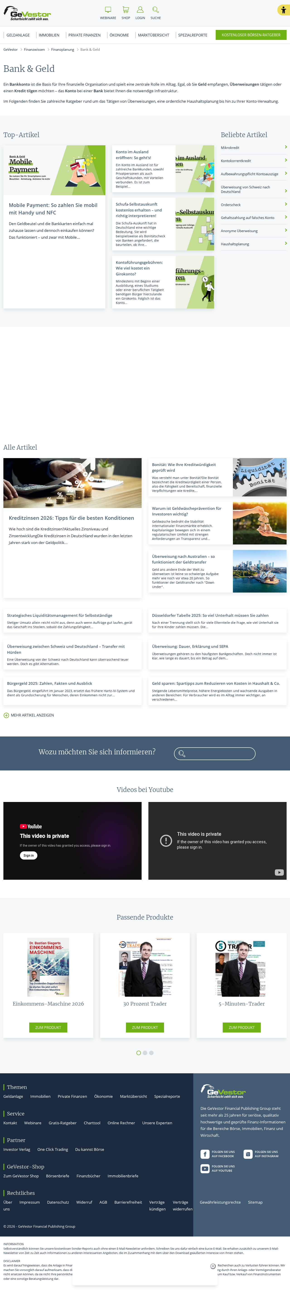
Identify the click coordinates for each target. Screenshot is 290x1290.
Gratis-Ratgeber (63, 1122)
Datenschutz (58, 1202)
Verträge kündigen (157, 1206)
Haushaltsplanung (235, 244)
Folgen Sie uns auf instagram (266, 1154)
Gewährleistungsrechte (220, 1202)
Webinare (32, 1122)
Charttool (92, 1122)
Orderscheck (231, 204)
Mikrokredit (230, 147)
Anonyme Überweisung (239, 230)
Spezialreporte (192, 35)
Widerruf (84, 1202)
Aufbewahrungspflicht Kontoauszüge (249, 174)
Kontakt (10, 1122)
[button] (283, 10)
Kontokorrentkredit (236, 160)
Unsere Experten (157, 1122)
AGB (103, 1202)
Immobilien (49, 35)
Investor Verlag (16, 1149)
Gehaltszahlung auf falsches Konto (247, 217)
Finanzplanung (62, 49)
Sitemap (255, 1202)
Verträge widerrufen (183, 1206)
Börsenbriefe (57, 1175)
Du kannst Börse (89, 1149)
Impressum (29, 1202)
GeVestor (10, 49)
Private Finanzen (84, 35)
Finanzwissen (34, 49)
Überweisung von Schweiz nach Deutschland (245, 189)
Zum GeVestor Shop (21, 1175)
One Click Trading (52, 1149)
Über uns (7, 1206)
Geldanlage (18, 35)
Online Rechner (121, 1122)
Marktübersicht (153, 35)
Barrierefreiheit (128, 1202)
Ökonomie (119, 35)
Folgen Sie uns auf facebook (223, 1154)
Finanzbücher (88, 1175)
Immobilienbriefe (123, 1175)
